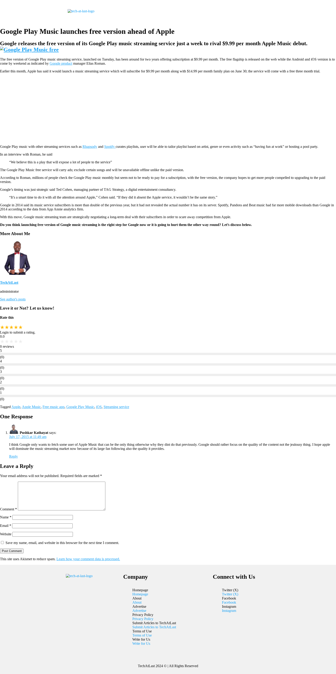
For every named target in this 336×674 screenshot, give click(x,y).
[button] (197, 11)
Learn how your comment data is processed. (88, 559)
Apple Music (31, 407)
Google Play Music (80, 407)
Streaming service (116, 407)
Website (5, 534)
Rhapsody (90, 147)
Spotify (110, 147)
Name (5, 517)
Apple (15, 407)
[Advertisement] (168, 109)
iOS (99, 407)
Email (5, 526)
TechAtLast (9, 282)
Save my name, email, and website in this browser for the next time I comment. (62, 543)
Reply (13, 456)
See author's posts (13, 299)
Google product (61, 63)
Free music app (53, 407)
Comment (8, 509)
